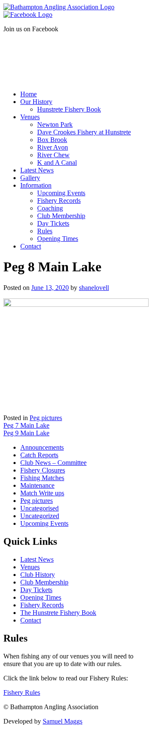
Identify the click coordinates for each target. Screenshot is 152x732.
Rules (44, 231)
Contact (30, 246)
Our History (36, 101)
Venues (30, 116)
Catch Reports (39, 455)
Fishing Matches (42, 477)
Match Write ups (42, 493)
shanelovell (94, 287)
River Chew (53, 154)
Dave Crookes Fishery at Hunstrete (84, 132)
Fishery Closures (42, 470)
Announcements (42, 447)
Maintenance (37, 485)
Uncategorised (39, 508)
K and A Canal (57, 162)
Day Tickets (53, 223)
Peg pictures (46, 417)
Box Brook (52, 139)
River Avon (52, 147)
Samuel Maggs (62, 721)
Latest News (37, 170)
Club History (37, 574)
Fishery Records (59, 200)
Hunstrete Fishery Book (69, 109)
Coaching (50, 208)
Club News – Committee (53, 462)
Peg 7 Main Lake (26, 425)
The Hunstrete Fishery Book (58, 612)
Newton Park (55, 124)
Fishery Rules (21, 692)
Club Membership (61, 215)
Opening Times (57, 238)
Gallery (30, 177)
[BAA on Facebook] (27, 14)
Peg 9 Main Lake (26, 433)
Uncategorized (39, 515)
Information (36, 185)
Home (28, 94)
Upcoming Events (61, 193)
